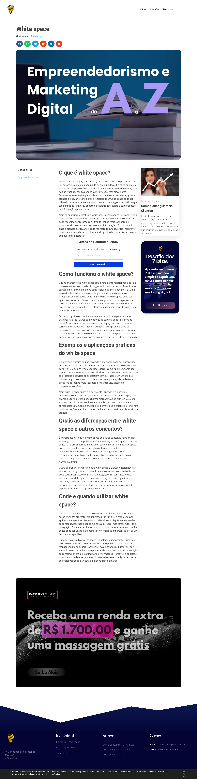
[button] (19, 44)
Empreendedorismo (28, 177)
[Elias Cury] (11, 9)
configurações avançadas (21, 774)
